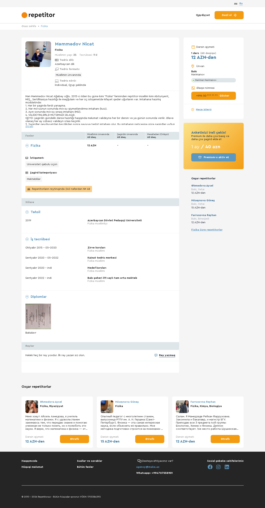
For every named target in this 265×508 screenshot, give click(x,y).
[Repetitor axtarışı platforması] (39, 15)
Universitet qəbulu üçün (42, 164)
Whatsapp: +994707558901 (154, 473)
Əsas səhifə (29, 26)
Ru (241, 3)
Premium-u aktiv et (216, 157)
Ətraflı (29, 126)
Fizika (44, 26)
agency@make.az (147, 467)
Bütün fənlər (85, 467)
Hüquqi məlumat (32, 467)
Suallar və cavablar (89, 461)
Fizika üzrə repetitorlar (207, 229)
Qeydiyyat (203, 15)
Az (235, 3)
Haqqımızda (29, 461)
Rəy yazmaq (167, 355)
